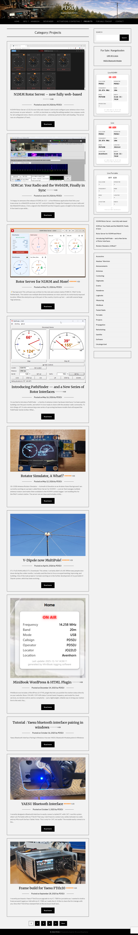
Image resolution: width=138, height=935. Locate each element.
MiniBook (35, 21)
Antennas (99, 271)
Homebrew (100, 290)
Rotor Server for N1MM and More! (48, 282)
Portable (99, 315)
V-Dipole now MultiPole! (48, 560)
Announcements (101, 266)
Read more (48, 124)
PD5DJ (69, 7)
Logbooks (99, 295)
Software (99, 339)
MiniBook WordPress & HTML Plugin (48, 682)
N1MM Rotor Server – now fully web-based (111, 221)
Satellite (99, 334)
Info (25, 21)
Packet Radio (101, 310)
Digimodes (100, 281)
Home (16, 21)
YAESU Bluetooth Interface (47, 804)
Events (98, 286)
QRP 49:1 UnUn (112, 56)
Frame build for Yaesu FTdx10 (48, 888)
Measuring (100, 300)
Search (99, 32)
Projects (88, 21)
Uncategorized (101, 344)
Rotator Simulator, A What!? (48, 476)
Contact (120, 21)
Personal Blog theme (81, 932)
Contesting (100, 276)
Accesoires (100, 256)
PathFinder (48, 21)
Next (63, 923)
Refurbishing (100, 330)
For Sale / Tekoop (104, 21)
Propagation (100, 325)
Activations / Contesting (68, 21)
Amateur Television (103, 261)
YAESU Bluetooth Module (112, 61)
